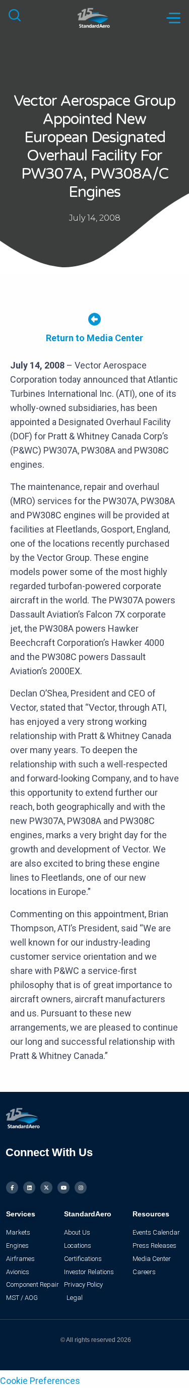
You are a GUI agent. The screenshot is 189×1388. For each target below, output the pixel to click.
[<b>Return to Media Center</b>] (94, 319)
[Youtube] (63, 1187)
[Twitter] (46, 1187)
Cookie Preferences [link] (40, 1380)
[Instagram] (81, 1187)
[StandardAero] (94, 17)
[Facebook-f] (12, 1187)
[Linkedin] (29, 1187)
